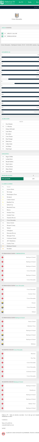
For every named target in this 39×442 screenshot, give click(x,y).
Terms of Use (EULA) (7, 423)
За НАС (4, 428)
